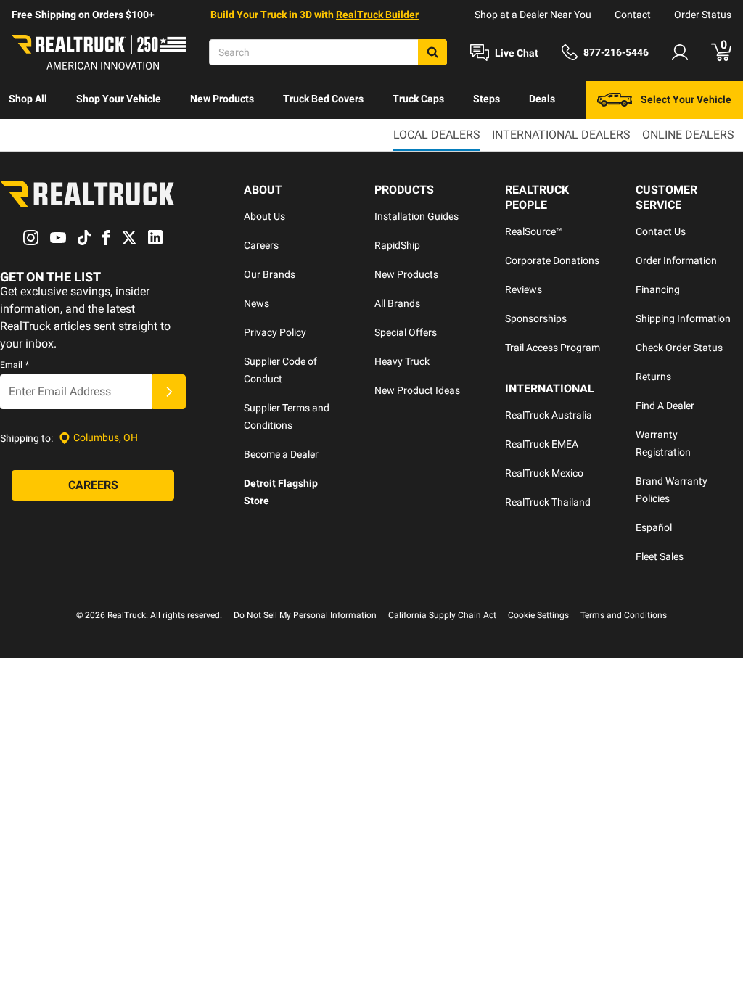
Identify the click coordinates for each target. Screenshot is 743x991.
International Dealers (561, 134)
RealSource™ (533, 231)
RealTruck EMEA (541, 444)
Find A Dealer (665, 405)
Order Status (702, 14)
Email (14, 365)
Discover (29, 136)
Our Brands (269, 274)
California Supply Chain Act (442, 615)
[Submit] (169, 391)
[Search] (432, 52)
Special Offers (405, 332)
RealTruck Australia (548, 415)
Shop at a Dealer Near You (533, 14)
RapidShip (397, 245)
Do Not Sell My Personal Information (305, 615)
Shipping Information (683, 318)
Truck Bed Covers (323, 98)
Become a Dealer (281, 454)
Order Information (676, 260)
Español (654, 527)
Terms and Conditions (623, 615)
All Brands (397, 303)
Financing (658, 289)
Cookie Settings (538, 615)
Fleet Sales (660, 556)
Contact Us (661, 231)
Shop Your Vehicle (118, 98)
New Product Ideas (417, 390)
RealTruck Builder (377, 14)
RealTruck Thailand (548, 502)
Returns (653, 376)
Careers (261, 245)
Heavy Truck (402, 361)
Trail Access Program (552, 347)
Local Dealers (436, 134)
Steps (486, 98)
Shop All (28, 98)
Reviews (523, 289)
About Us (264, 216)
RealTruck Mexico (544, 473)
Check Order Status (679, 347)
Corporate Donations (552, 260)
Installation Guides (416, 216)
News (256, 303)
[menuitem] (28, 100)
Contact (633, 14)
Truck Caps (418, 98)
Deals (542, 98)
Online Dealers (688, 134)
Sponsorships (536, 318)
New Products (222, 98)
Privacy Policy (275, 332)
